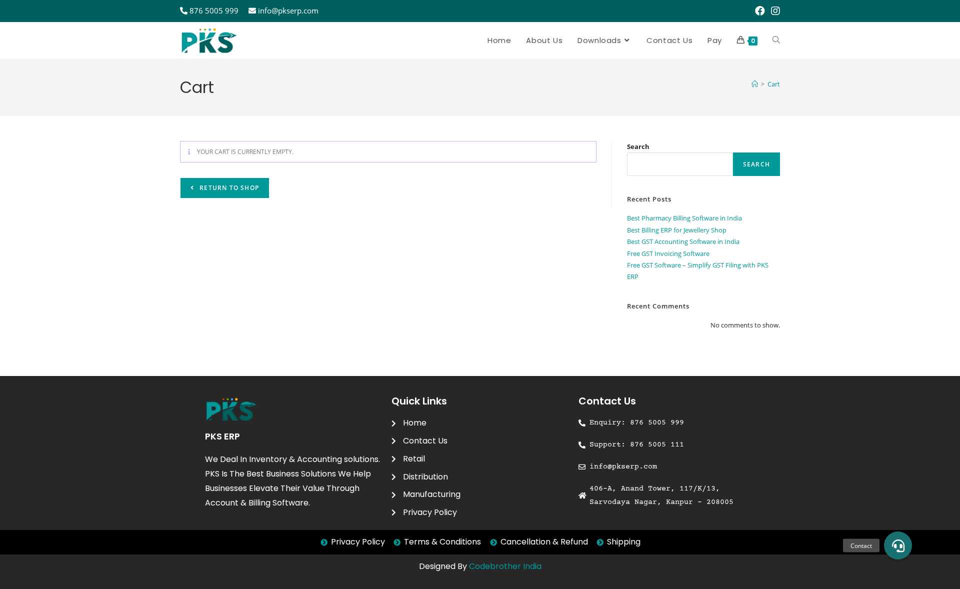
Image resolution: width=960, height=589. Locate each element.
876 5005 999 (214, 11)
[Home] (755, 84)
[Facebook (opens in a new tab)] (760, 11)
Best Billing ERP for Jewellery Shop (676, 230)
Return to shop (228, 188)
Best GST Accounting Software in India (683, 241)
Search (638, 146)
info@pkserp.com (288, 11)
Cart (774, 84)
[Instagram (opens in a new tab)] (774, 11)
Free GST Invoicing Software (668, 253)
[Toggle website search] (776, 40)
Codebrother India (505, 566)
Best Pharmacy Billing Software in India (684, 218)
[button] (898, 546)
